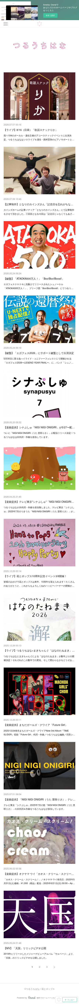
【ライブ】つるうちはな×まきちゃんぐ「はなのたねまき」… (39, 650)
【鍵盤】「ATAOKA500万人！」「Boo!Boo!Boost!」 (34, 278)
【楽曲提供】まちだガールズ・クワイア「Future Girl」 (36, 725)
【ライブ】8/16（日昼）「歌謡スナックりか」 (31, 130)
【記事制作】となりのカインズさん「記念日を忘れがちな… (38, 204)
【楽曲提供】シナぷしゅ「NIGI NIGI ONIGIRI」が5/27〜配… (39, 427)
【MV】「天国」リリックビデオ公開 (25, 948)
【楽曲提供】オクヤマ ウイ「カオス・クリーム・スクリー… (39, 874)
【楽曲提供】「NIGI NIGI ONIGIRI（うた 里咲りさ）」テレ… (39, 799)
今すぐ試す (50, 15)
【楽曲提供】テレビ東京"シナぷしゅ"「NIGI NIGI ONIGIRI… (39, 501)
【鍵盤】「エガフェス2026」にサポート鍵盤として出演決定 (39, 353)
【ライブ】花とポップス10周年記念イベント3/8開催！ (35, 576)
